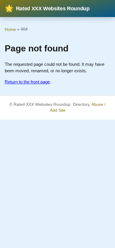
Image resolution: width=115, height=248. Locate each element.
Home (10, 29)
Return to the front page (27, 81)
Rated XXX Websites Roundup (47, 8)
